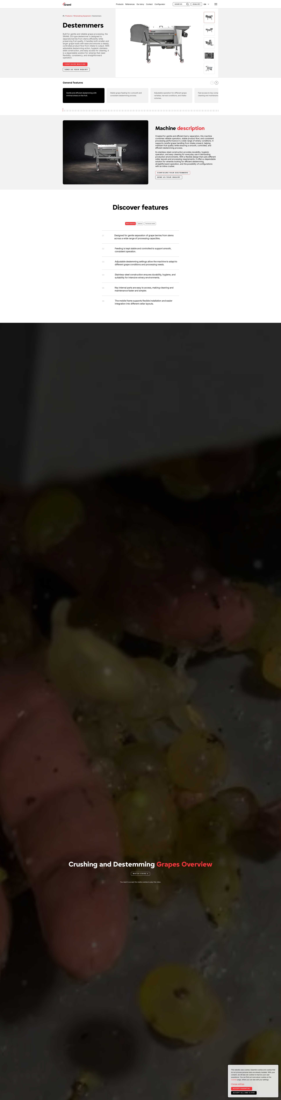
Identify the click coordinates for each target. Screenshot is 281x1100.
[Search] (187, 4)
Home (63, 16)
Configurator (160, 4)
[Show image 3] (209, 42)
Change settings (237, 1084)
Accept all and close (244, 1093)
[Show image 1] (209, 17)
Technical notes (150, 223)
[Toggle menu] (215, 4)
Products (119, 4)
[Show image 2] (209, 30)
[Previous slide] (212, 83)
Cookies (234, 1080)
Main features (130, 223)
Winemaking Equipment (82, 16)
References (130, 4)
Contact (149, 4)
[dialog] (253, 1081)
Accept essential (241, 1088)
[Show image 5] (209, 68)
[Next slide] (216, 83)
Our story (140, 4)
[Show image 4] (209, 55)
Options (140, 223)
